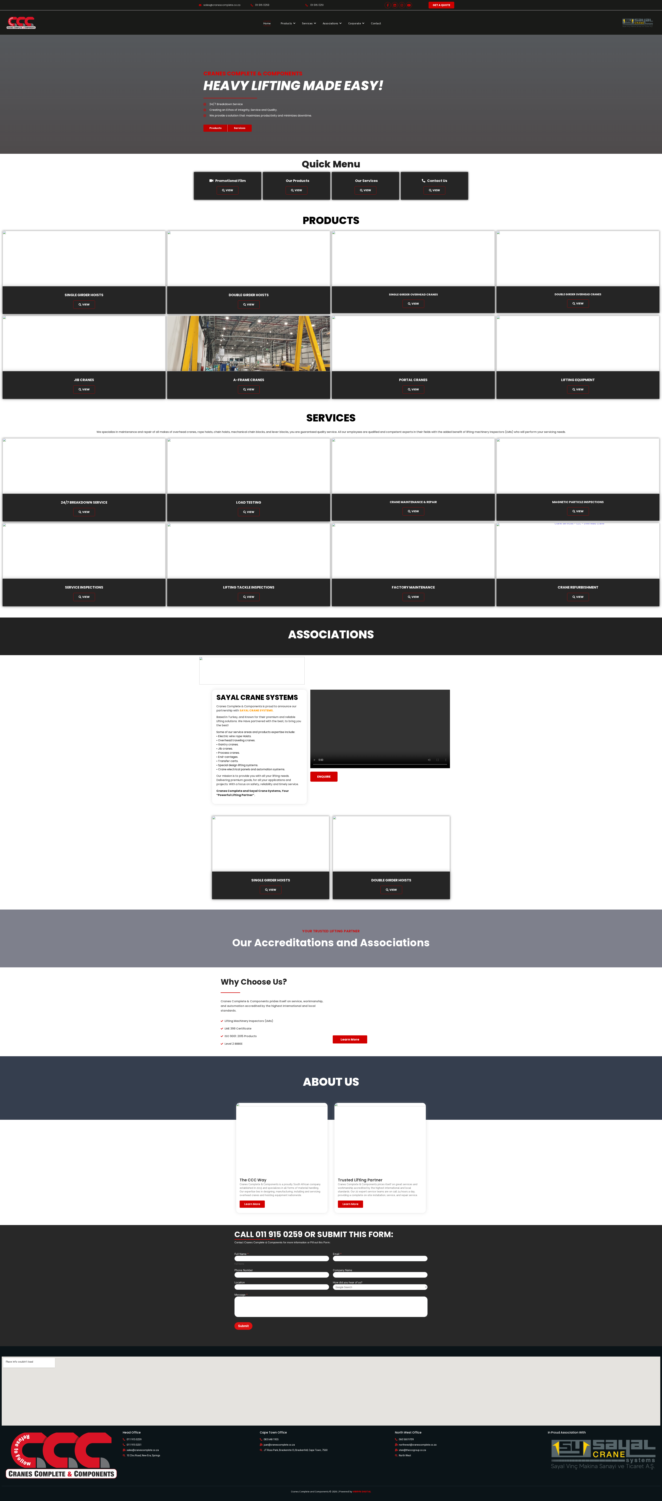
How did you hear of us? (347, 1282)
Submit (243, 1326)
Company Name (342, 1270)
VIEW (229, 190)
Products (286, 23)
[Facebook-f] (388, 5)
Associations (330, 23)
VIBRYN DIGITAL (362, 1491)
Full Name (241, 1254)
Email (337, 1254)
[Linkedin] (395, 5)
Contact (376, 23)
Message (241, 1294)
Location (239, 1282)
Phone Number (243, 1270)
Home (267, 23)
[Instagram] (402, 5)
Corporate (354, 23)
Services (307, 23)
